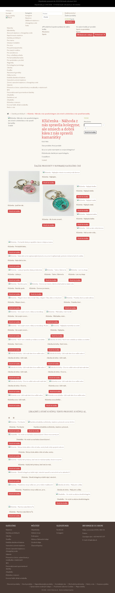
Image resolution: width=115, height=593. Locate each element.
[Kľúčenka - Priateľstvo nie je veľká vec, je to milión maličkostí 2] (31, 485)
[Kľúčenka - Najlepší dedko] (86, 186)
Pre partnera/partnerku (14, 48)
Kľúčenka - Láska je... (15, 274)
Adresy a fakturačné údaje (40, 539)
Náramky (10, 28)
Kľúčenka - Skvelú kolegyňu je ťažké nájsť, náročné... (39, 477)
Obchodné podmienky (76, 584)
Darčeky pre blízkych (14, 38)
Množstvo (87, 122)
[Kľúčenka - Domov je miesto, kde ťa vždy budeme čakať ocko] (52, 284)
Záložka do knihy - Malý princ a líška (69, 490)
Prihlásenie (9, 11)
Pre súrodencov (12, 53)
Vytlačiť (44, 160)
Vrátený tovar (35, 533)
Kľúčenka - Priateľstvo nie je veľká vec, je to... (30, 490)
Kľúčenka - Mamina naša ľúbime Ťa (21, 512)
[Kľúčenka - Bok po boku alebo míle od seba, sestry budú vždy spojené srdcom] (36, 447)
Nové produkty (27, 584)
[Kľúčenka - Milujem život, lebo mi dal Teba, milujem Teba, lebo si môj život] (35, 298)
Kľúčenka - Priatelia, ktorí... (72, 302)
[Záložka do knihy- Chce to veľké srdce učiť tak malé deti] (68, 367)
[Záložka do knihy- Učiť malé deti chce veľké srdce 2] (66, 353)
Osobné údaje (36, 542)
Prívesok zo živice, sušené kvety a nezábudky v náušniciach (27, 87)
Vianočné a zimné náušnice (16, 80)
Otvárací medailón (13, 43)
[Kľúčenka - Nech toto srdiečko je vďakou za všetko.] (27, 339)
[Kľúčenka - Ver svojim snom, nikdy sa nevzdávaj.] (26, 312)
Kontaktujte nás (60, 584)
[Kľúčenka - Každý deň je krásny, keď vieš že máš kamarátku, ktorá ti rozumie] (35, 460)
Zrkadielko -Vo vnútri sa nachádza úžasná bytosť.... (33, 439)
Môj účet (35, 526)
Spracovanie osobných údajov (41, 587)
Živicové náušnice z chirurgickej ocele (19, 33)
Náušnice (28, 18)
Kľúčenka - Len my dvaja (77, 274)
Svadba (9, 70)
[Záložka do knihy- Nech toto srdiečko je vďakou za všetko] (69, 339)
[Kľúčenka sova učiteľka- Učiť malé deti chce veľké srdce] (65, 395)
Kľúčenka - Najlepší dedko (85, 191)
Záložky (9, 68)
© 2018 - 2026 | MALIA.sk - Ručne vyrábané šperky (57, 590)
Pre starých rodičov (13, 50)
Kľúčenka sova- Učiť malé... (58, 386)
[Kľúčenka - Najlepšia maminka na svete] (65, 326)
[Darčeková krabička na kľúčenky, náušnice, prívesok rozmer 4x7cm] (51, 422)
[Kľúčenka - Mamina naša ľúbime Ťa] (21, 507)
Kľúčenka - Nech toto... (15, 344)
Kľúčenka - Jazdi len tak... (16, 205)
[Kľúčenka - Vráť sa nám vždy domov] (90, 228)
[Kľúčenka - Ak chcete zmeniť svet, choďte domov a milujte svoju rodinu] (58, 200)
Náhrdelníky (11, 30)
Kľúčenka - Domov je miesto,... (40, 288)
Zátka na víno (11, 75)
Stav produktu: (47, 146)
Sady (27, 25)
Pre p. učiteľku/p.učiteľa (15, 55)
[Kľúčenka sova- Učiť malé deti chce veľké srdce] (66, 381)
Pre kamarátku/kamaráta (15, 58)
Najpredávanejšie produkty (44, 584)
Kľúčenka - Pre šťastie (16, 427)
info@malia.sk (92, 540)
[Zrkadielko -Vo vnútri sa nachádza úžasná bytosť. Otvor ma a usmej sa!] (33, 434)
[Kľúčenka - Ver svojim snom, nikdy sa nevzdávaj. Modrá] (28, 326)
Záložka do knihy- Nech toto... (58, 344)
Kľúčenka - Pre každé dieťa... (17, 246)
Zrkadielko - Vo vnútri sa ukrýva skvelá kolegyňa (73, 499)
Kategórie (28, 16)
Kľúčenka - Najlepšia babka (85, 219)
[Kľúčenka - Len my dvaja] (78, 270)
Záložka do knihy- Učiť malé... (18, 358)
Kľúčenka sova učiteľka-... (53, 400)
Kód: (43, 142)
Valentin (10, 85)
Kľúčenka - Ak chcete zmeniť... (52, 219)
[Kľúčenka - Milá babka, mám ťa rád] (59, 312)
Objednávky (35, 530)
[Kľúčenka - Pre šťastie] (17, 422)
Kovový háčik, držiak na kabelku (17, 105)
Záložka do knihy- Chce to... (57, 372)
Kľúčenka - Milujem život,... (17, 302)
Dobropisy (35, 536)
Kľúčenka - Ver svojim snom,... (18, 316)
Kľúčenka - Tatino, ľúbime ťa (54, 274)
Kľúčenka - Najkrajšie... (49, 177)
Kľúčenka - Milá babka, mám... (56, 316)
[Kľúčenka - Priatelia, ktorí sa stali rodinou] (79, 298)
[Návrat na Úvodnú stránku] (8, 113)
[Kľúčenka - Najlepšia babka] (86, 214)
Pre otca (10, 45)
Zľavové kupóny (36, 546)
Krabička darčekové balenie (16, 78)
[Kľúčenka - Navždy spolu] (18, 284)
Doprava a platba (102, 584)
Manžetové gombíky (14, 73)
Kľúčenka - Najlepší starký (84, 205)
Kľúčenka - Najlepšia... (58, 330)
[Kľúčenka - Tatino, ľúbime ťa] (55, 270)
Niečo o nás (11, 107)
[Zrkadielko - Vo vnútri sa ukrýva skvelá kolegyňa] (73, 494)
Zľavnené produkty (13, 584)
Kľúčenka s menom (13, 102)
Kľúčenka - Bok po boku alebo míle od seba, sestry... (36, 452)
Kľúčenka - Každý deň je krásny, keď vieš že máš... (35, 465)
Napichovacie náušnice (15, 35)
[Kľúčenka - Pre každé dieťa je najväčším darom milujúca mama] (30, 242)
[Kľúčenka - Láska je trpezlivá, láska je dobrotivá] (25, 270)
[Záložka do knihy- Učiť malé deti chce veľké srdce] (26, 353)
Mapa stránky (80, 587)
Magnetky (10, 63)
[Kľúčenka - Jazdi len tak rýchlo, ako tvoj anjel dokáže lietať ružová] (24, 186)
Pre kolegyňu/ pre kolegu (15, 65)
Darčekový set (12, 97)
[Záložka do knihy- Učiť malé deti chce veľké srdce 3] (27, 367)
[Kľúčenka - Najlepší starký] (86, 200)
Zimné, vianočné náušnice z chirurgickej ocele (22, 82)
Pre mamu (10, 40)
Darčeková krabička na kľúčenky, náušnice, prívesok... (51, 427)
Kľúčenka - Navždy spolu (16, 288)
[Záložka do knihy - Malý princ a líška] (69, 485)
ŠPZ (8, 90)
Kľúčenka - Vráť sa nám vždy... (86, 233)
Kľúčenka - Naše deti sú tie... (17, 260)
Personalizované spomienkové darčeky (20, 92)
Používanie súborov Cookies (64, 587)
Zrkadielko (10, 95)
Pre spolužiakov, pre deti (15, 60)
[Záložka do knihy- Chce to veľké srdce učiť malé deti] (27, 381)
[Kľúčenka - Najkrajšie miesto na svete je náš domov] (61, 172)
